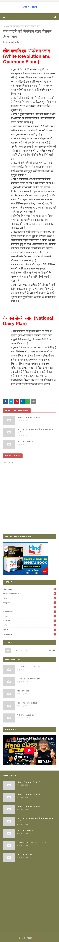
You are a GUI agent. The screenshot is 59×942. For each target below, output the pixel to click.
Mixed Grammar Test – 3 (28, 782)
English (29, 602)
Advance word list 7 (26, 715)
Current (29, 621)
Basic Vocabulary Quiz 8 (29, 678)
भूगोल (29, 630)
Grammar (30, 589)
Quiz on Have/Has (25, 441)
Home (5, 26)
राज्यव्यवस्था (29, 634)
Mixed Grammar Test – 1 (28, 417)
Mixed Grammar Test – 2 (28, 794)
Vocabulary (29, 611)
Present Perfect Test (27, 703)
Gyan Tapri (29, 7)
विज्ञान (29, 616)
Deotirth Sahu (13, 42)
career (29, 598)
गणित (29, 625)
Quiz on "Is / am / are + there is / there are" (35, 430)
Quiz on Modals (24, 854)
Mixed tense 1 (23, 691)
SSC (29, 607)
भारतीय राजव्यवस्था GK (29, 593)
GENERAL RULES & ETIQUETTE (31, 666)
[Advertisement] (29, 899)
